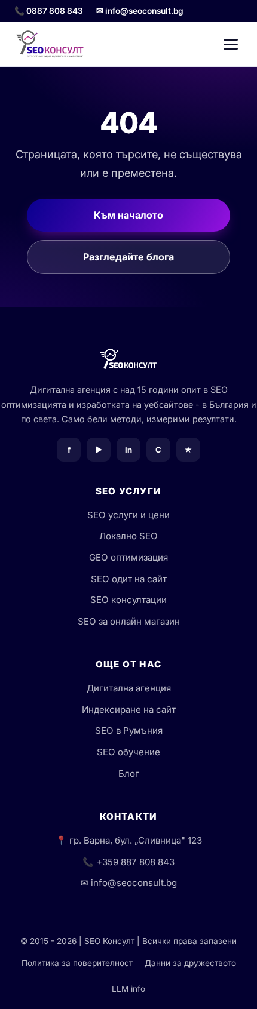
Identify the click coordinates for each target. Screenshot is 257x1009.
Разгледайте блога (128, 257)
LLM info (128, 988)
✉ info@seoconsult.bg (139, 11)
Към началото (128, 215)
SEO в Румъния (129, 730)
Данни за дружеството (190, 963)
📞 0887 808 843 (48, 11)
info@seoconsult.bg (134, 882)
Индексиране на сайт (129, 709)
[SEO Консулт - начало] (49, 44)
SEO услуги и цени (128, 515)
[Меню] (231, 44)
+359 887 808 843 (135, 862)
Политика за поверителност (77, 963)
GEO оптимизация (128, 557)
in (128, 449)
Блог (128, 773)
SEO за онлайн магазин (129, 621)
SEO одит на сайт (129, 579)
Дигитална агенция (129, 688)
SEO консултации (128, 599)
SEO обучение (128, 752)
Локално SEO (128, 536)
